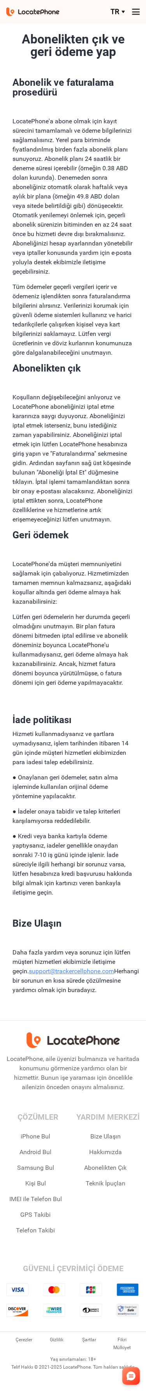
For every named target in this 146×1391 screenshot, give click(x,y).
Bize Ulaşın (105, 1136)
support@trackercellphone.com (71, 971)
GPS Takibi (35, 1214)
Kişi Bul (35, 1183)
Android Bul (35, 1152)
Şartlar (89, 1339)
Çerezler (24, 1339)
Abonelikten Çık (105, 1167)
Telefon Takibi (35, 1230)
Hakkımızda (105, 1152)
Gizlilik (56, 1339)
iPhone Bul (35, 1136)
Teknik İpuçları (105, 1183)
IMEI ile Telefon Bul (35, 1199)
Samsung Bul (35, 1167)
